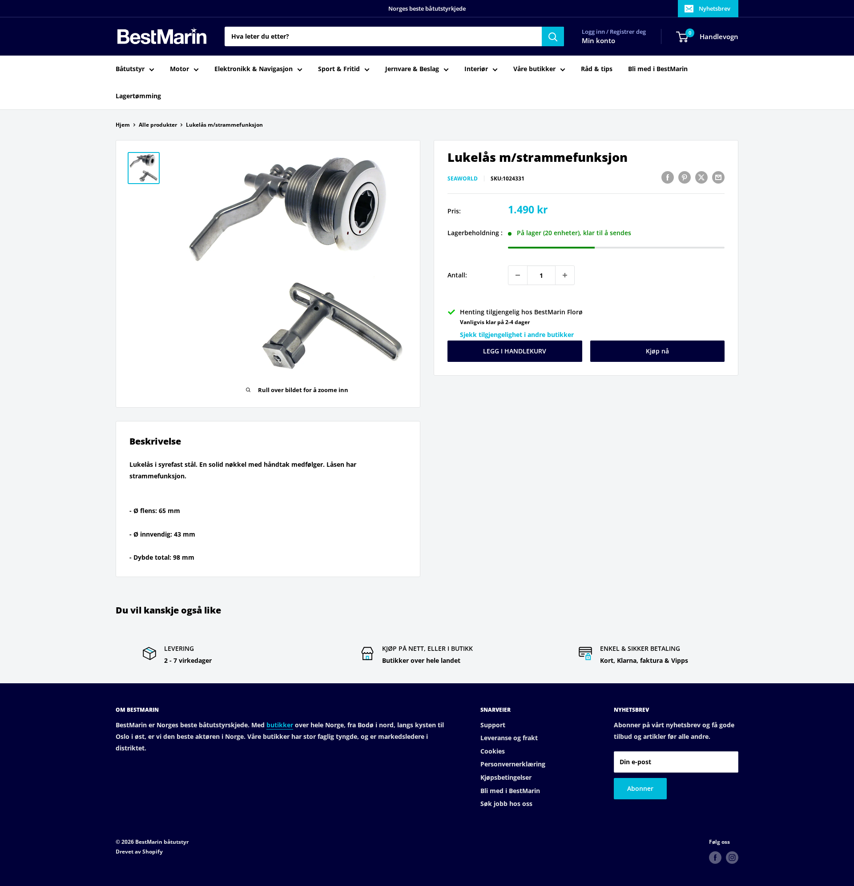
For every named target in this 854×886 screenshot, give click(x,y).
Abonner (640, 788)
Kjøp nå (657, 351)
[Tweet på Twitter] (701, 177)
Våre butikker (534, 69)
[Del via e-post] (718, 177)
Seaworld (462, 178)
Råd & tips (596, 69)
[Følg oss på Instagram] (732, 857)
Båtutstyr (130, 69)
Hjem (123, 124)
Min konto (598, 40)
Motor (179, 69)
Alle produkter (158, 124)
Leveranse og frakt (509, 738)
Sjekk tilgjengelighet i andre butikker (517, 334)
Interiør (476, 69)
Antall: (457, 275)
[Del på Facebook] (667, 177)
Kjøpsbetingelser (506, 777)
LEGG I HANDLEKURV (514, 351)
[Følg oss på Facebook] (715, 857)
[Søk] (553, 36)
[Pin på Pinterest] (684, 177)
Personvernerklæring (512, 764)
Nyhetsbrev (714, 8)
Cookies (492, 751)
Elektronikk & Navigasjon (253, 69)
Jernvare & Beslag (412, 69)
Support (492, 725)
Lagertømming (138, 96)
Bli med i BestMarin (658, 69)
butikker (279, 725)
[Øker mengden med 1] (565, 275)
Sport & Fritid (339, 69)
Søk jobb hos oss (506, 803)
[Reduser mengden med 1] (517, 275)
